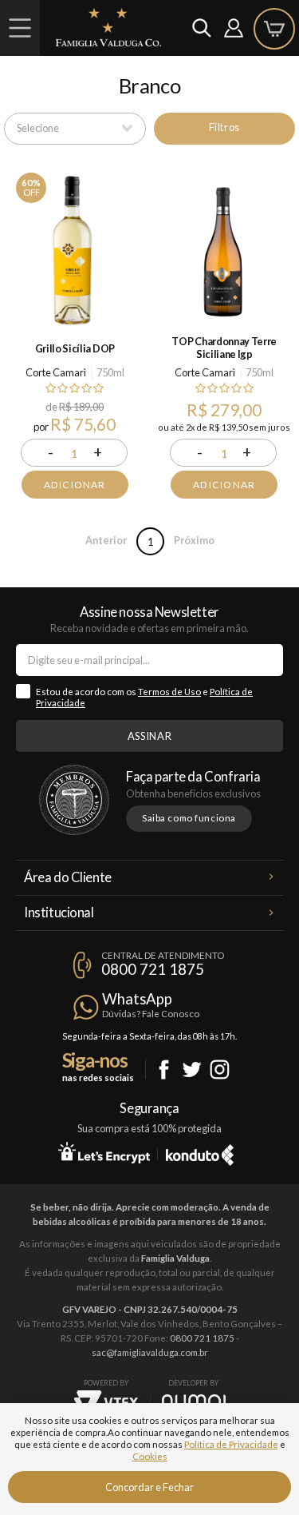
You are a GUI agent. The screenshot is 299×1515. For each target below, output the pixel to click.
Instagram (220, 1070)
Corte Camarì (56, 372)
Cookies (149, 1456)
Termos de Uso (169, 691)
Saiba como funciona (189, 818)
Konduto (200, 1152)
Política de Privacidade (231, 1444)
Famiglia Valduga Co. (108, 27)
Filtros (224, 127)
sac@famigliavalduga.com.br (150, 1352)
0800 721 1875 (152, 969)
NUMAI (194, 1401)
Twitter (192, 1070)
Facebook (164, 1070)
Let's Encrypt (104, 1152)
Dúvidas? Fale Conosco (150, 1013)
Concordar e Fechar (149, 1487)
